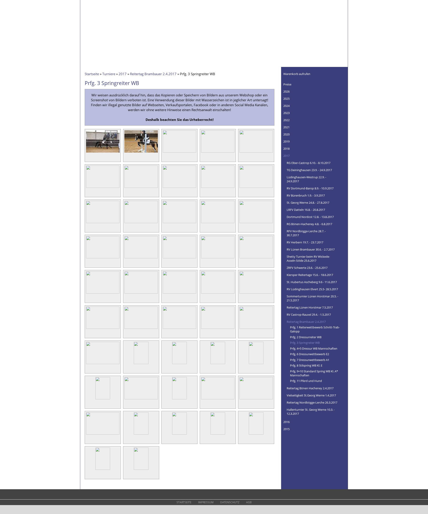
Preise (287, 84)
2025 (286, 99)
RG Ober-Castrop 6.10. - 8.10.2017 (308, 163)
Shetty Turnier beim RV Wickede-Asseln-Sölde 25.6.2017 (308, 259)
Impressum (206, 502)
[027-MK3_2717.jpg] (141, 328)
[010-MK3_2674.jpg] (256, 187)
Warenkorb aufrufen (296, 74)
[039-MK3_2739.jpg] (218, 399)
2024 (286, 106)
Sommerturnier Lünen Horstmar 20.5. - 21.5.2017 (312, 298)
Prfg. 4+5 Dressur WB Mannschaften (313, 348)
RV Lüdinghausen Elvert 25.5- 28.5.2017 (312, 289)
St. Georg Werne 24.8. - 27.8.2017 (308, 203)
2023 (286, 113)
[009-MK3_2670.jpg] (218, 187)
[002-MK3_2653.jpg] (141, 152)
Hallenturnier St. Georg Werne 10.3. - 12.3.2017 (311, 412)
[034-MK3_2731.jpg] (217, 364)
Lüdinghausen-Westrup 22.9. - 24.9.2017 (306, 179)
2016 (286, 422)
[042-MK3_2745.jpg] (141, 434)
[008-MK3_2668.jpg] (179, 187)
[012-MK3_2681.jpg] (141, 223)
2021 (286, 127)
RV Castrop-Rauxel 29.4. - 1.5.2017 (309, 315)
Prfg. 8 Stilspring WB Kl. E (306, 365)
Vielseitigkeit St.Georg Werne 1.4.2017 (311, 395)
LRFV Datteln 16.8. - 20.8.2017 (306, 210)
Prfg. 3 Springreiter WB (305, 343)
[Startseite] (105, 17)
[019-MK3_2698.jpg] (218, 258)
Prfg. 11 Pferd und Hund (306, 381)
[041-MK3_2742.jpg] (102, 434)
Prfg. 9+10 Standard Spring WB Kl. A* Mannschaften (314, 373)
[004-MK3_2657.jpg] (218, 152)
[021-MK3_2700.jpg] (102, 293)
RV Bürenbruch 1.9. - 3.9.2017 (306, 195)
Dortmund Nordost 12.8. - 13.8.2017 (310, 217)
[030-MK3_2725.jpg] (256, 328)
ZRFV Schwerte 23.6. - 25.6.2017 (307, 268)
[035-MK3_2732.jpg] (256, 364)
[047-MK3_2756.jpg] (141, 469)
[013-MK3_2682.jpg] (179, 223)
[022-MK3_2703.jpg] (141, 293)
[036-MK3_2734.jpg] (102, 399)
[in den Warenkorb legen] (116, 158)
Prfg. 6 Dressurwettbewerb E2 (309, 354)
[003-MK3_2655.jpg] (179, 152)
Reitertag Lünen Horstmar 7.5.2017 (310, 307)
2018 (286, 149)
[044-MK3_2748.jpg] (217, 434)
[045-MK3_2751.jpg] (256, 434)
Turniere (108, 74)
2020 (286, 134)
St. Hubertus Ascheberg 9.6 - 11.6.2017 (312, 282)
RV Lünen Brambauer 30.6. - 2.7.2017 (311, 249)
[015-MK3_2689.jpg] (256, 223)
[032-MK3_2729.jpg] (141, 364)
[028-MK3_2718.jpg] (179, 328)
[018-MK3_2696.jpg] (179, 258)
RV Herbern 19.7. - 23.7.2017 (305, 242)
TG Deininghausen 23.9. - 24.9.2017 (309, 170)
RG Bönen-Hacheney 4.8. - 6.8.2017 (309, 224)
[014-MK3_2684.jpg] (218, 223)
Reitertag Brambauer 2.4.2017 (153, 74)
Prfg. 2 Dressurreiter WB (305, 337)
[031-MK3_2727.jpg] (102, 364)
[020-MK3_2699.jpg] (256, 258)
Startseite (92, 74)
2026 (286, 91)
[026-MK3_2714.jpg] (102, 328)
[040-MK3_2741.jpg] (256, 399)
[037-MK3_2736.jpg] (141, 399)
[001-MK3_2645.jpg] (102, 152)
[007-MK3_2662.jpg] (141, 187)
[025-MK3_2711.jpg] (256, 293)
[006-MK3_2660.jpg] (102, 187)
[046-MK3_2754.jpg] (102, 469)
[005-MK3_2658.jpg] (256, 152)
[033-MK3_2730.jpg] (179, 364)
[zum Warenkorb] (341, 72)
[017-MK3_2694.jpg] (141, 258)
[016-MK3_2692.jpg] (102, 258)
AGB (249, 502)
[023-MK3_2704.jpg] (179, 293)
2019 (286, 141)
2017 (123, 74)
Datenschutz (229, 502)
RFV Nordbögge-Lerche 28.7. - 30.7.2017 (306, 233)
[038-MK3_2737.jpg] (179, 399)
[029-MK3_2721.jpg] (218, 328)
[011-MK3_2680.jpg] (102, 223)
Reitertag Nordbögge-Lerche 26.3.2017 (312, 402)
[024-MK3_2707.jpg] (218, 293)
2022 (286, 120)
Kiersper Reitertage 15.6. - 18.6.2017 (310, 275)
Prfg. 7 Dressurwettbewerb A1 (309, 360)
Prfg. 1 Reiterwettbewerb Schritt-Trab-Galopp (315, 329)
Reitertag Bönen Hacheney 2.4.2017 (310, 388)
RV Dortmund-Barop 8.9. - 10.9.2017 (310, 188)
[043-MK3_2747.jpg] (179, 434)
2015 (286, 429)
